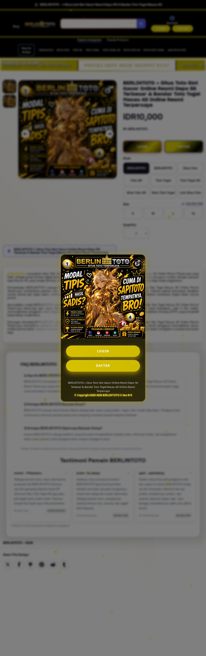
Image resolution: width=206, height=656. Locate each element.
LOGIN (103, 351)
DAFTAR (103, 365)
